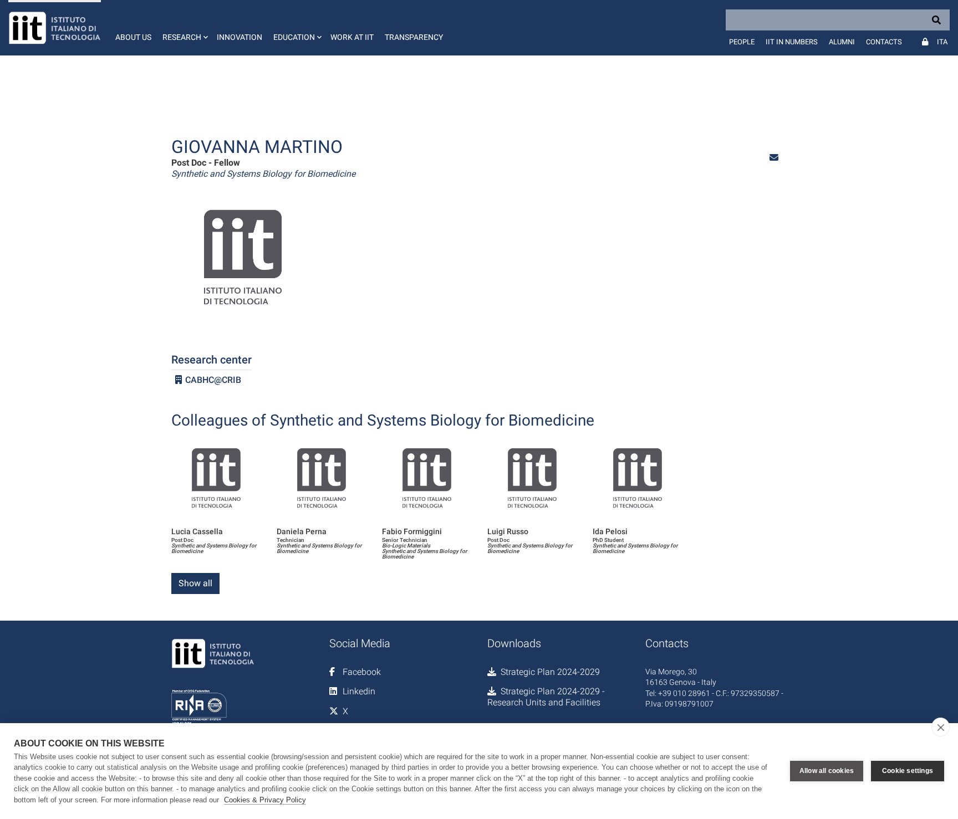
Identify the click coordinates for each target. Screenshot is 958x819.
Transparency (414, 37)
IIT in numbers (792, 42)
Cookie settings (907, 771)
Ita (942, 42)
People (742, 42)
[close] (940, 727)
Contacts (884, 42)
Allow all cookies (826, 771)
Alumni (842, 42)
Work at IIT (352, 37)
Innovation (239, 37)
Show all (195, 583)
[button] (184, 27)
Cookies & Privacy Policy (265, 800)
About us (133, 37)
